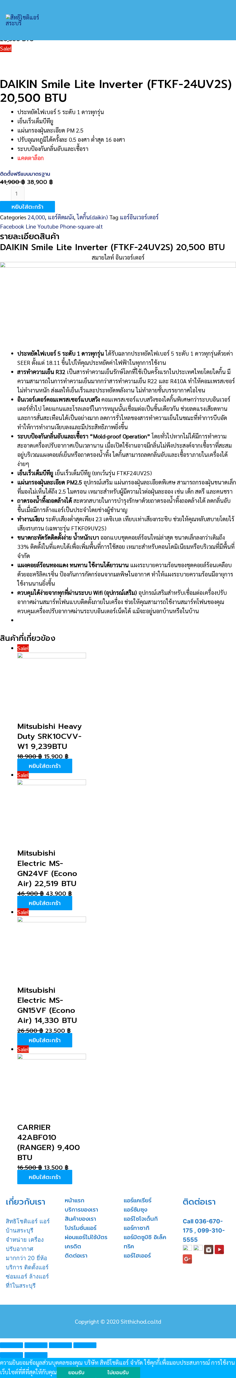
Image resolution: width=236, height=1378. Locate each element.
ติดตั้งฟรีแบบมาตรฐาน (25, 174)
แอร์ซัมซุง (135, 1209)
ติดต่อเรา (76, 1255)
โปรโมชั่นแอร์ (80, 1228)
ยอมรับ (76, 1373)
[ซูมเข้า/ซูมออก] (84, 1345)
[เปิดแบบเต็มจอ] (60, 1345)
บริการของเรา (81, 1209)
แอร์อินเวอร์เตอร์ (139, 217)
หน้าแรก (74, 1200)
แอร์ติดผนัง (61, 217)
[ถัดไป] (35, 1355)
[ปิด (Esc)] (11, 1345)
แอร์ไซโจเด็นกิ (141, 1218)
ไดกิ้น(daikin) (92, 217)
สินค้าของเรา (80, 1218)
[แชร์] (35, 1345)
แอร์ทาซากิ (136, 1228)
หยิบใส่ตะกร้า (27, 206)
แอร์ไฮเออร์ (137, 1255)
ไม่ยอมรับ (118, 1373)
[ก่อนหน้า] (11, 1355)
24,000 (36, 217)
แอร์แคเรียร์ (137, 1200)
